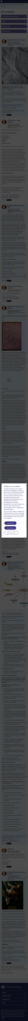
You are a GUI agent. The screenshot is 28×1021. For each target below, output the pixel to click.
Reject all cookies (10, 528)
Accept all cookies (10, 523)
